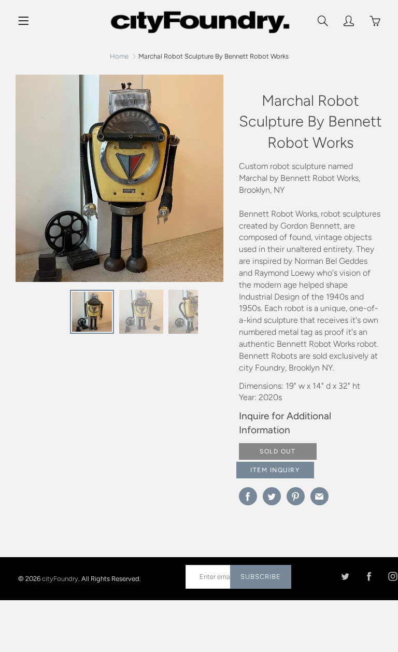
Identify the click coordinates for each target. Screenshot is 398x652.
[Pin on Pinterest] (296, 496)
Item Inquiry (275, 470)
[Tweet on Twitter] (272, 496)
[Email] (319, 496)
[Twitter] (345, 577)
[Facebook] (369, 577)
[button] (210, 182)
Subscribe (260, 576)
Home (119, 56)
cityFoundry (60, 579)
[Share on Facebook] (248, 496)
